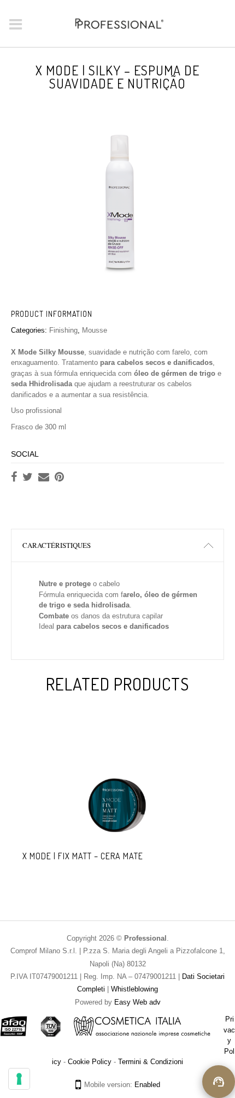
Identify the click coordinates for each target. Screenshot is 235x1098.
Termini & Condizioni (150, 1062)
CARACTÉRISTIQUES (56, 545)
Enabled (147, 1085)
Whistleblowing (133, 989)
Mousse (94, 330)
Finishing (63, 330)
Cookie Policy (89, 1062)
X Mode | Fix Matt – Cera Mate (82, 856)
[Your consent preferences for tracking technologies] (19, 1079)
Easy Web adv (137, 1002)
